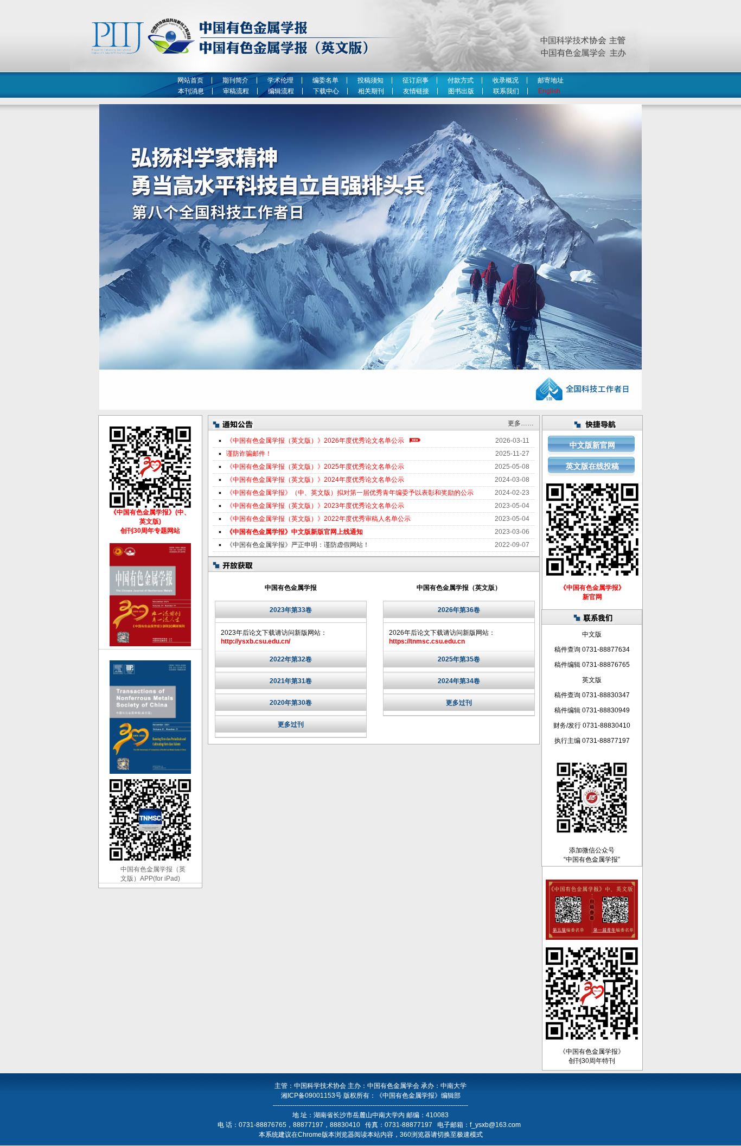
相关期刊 (371, 91)
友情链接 (416, 91)
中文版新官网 (592, 445)
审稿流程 (236, 91)
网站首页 (190, 80)
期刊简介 (235, 80)
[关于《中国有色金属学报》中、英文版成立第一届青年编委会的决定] (592, 937)
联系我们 (506, 91)
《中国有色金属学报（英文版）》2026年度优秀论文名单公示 (315, 440)
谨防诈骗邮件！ (249, 453)
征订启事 (416, 80)
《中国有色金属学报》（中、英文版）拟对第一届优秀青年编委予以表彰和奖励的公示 (350, 492)
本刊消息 (191, 91)
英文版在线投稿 (592, 466)
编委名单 (325, 80)
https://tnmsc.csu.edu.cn (427, 641)
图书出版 (461, 91)
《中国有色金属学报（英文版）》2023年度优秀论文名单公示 (315, 506)
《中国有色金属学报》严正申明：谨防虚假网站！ (297, 545)
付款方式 (461, 80)
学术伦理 (280, 80)
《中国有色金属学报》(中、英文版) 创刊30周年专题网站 (150, 521)
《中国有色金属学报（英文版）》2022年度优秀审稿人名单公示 (318, 519)
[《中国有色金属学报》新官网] (592, 573)
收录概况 (506, 80)
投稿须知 (370, 80)
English (551, 91)
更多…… (521, 423)
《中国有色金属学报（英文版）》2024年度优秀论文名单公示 (315, 479)
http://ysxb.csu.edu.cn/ (255, 641)
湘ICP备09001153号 (311, 1095)
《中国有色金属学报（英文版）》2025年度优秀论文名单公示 (315, 466)
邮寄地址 (551, 80)
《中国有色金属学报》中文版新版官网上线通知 (294, 532)
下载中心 (326, 91)
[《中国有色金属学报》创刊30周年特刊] (592, 1037)
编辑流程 (281, 91)
